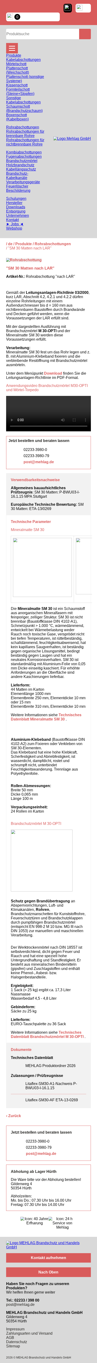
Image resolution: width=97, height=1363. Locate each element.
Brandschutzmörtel (21, 161)
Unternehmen (17, 216)
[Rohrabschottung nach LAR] (24, 260)
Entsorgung (15, 211)
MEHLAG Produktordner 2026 (50, 1066)
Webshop (14, 228)
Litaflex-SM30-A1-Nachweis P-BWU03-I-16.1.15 (51, 1086)
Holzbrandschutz (20, 165)
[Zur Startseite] (72, 139)
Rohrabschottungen (22, 127)
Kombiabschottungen (24, 152)
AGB (10, 1338)
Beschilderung (18, 191)
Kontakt (12, 220)
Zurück (14, 1116)
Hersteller (14, 203)
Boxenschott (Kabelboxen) (17, 117)
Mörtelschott (16, 64)
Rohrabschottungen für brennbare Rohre (25, 133)
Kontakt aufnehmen (48, 1258)
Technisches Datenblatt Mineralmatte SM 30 (46, 717)
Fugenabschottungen (24, 156)
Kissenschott (17, 85)
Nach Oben (48, 1272)
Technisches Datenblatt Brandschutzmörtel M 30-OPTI (47, 1034)
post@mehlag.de (39, 462)
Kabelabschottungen (23, 60)
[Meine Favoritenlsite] (83, 8)
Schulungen (16, 199)
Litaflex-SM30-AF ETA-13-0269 (51, 1100)
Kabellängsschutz (21, 169)
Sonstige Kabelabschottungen (23, 100)
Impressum (15, 1329)
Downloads (15, 207)
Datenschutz (16, 1342)
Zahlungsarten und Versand (29, 1333)
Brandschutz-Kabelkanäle (17, 175)
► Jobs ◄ (15, 224)
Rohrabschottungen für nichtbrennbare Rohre (25, 142)
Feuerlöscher (17, 186)
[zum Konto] (68, 8)
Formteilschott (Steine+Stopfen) (20, 91)
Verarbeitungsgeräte (23, 182)
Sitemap (13, 1346)
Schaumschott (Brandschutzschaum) (24, 108)
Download (53, 373)
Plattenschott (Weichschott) (17, 70)
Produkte (13, 55)
